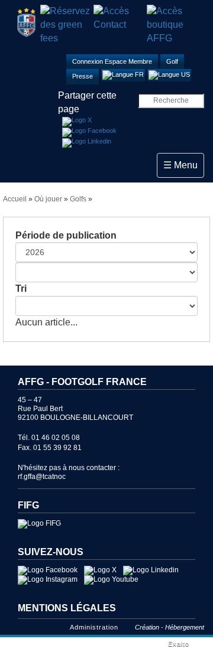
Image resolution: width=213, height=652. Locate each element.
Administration (94, 627)
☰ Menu (183, 164)
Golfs (78, 199)
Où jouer (48, 199)
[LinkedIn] (86, 143)
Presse (82, 76)
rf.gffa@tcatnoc (42, 476)
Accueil (15, 199)
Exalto (178, 643)
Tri (21, 288)
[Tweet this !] (77, 121)
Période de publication (66, 235)
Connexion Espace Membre (112, 61)
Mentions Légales (67, 608)
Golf (172, 61)
